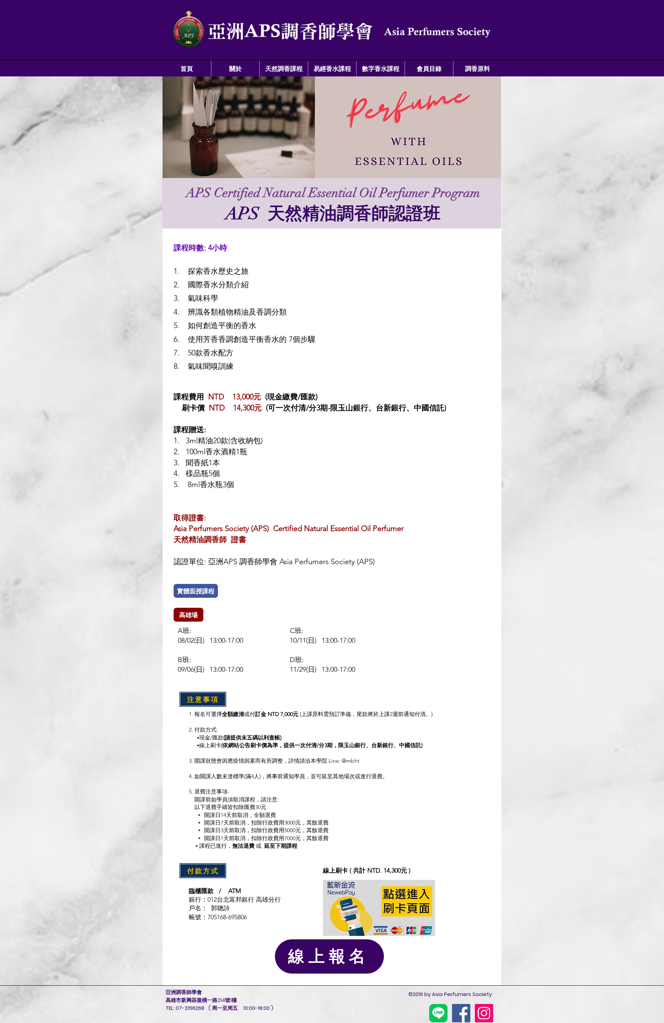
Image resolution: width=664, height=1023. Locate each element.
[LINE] (438, 1013)
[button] (235, 68)
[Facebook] (461, 1013)
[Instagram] (484, 1013)
